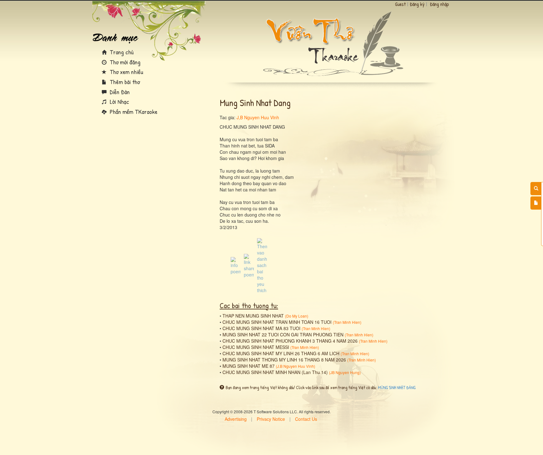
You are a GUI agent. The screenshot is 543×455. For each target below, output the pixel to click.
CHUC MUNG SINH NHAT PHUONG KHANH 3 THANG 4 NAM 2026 (290, 341)
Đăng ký (417, 4)
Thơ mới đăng (124, 62)
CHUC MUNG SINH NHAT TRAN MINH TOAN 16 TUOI (277, 322)
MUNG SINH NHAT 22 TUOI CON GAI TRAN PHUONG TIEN (282, 334)
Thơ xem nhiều (125, 71)
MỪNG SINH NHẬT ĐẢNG (396, 387)
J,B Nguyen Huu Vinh (258, 117)
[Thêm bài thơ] (535, 203)
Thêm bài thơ (124, 82)
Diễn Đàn (119, 92)
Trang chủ (121, 52)
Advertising (236, 419)
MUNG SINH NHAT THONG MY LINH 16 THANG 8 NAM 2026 (284, 359)
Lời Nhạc (118, 101)
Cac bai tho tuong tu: (249, 305)
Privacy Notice (271, 419)
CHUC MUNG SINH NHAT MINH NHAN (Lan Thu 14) (275, 372)
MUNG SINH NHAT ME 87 (248, 366)
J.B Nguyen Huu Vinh (295, 366)
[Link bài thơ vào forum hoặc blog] (249, 265)
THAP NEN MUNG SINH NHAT (253, 316)
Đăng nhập (439, 4)
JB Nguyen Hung (344, 372)
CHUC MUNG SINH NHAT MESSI (255, 347)
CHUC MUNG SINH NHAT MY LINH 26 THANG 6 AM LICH (280, 353)
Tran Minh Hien (347, 322)
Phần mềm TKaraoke (132, 111)
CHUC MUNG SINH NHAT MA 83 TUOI (261, 328)
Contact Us (306, 419)
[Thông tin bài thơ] (236, 265)
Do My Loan (296, 315)
